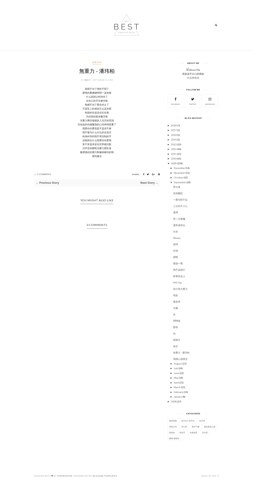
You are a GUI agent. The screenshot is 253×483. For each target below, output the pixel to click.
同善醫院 (178, 193)
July (176, 368)
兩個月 (176, 339)
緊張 (175, 327)
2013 (174, 144)
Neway (177, 237)
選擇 (175, 212)
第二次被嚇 (179, 218)
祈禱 (175, 250)
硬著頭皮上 (179, 276)
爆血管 (176, 301)
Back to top (209, 476)
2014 (174, 139)
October (178, 177)
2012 (174, 149)
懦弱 (175, 244)
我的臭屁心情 (209, 426)
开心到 (184, 426)
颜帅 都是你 (174, 438)
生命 (175, 231)
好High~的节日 (188, 420)
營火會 (176, 186)
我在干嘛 (195, 426)
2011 (174, 153)
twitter (192, 104)
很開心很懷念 (180, 358)
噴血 (175, 295)
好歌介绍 (96, 62)
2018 (174, 125)
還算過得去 (179, 225)
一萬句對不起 (180, 199)
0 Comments (44, 174)
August (178, 363)
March (177, 387)
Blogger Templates (105, 476)
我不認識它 (179, 269)
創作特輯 (173, 420)
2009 (174, 163)
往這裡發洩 (193, 77)
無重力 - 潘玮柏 (181, 352)
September (180, 182)
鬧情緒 (176, 320)
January (178, 396)
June (176, 373)
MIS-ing (177, 282)
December (179, 168)
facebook (175, 104)
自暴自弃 (193, 432)
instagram (210, 104)
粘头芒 (182, 432)
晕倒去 (172, 432)
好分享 (202, 420)
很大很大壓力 (180, 288)
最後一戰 (178, 263)
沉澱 (175, 308)
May (176, 377)
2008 (174, 401)
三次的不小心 (180, 206)
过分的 (205, 432)
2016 (174, 134)
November (179, 172)
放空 (175, 346)
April (176, 382)
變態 (175, 257)
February (178, 392)
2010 (174, 158)
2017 (174, 130)
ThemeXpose (64, 476)
